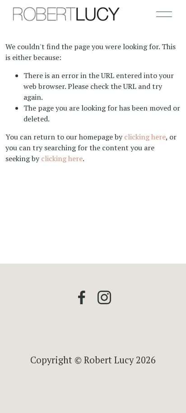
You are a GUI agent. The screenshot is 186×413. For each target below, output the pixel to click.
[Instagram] (104, 297)
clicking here (145, 137)
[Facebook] (81, 297)
